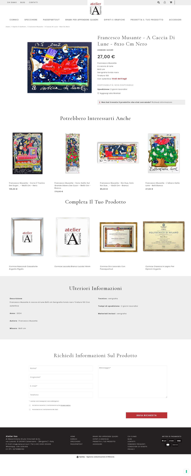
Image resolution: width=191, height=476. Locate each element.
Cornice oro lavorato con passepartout (112, 267)
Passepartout (76, 444)
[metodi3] (179, 441)
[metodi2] (171, 441)
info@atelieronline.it (20, 444)
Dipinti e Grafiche (19, 26)
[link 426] (30, 409)
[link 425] (30, 405)
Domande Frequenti (136, 444)
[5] (186, 471)
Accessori (97, 444)
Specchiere (75, 441)
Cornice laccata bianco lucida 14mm (72, 266)
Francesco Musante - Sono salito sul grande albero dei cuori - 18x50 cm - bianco (73, 185)
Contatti (33, 2)
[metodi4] (168, 445)
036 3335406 (22, 447)
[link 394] (159, 2)
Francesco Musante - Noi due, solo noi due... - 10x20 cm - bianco (117, 184)
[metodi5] (175, 445)
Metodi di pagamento (171, 436)
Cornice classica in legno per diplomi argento (160, 267)
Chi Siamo (12, 2)
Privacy (131, 449)
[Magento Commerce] (95, 8)
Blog (22, 2)
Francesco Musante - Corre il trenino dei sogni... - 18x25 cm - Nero (27, 184)
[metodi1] (164, 441)
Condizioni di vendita (137, 447)
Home (8, 26)
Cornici (73, 439)
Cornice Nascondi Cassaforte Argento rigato (23, 267)
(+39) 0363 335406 (42, 444)
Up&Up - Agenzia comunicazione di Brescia (96, 457)
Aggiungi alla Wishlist (110, 93)
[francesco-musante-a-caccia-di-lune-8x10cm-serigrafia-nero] (60, 68)
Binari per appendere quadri (105, 436)
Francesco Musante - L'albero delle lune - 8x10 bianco (163, 184)
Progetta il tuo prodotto (104, 441)
